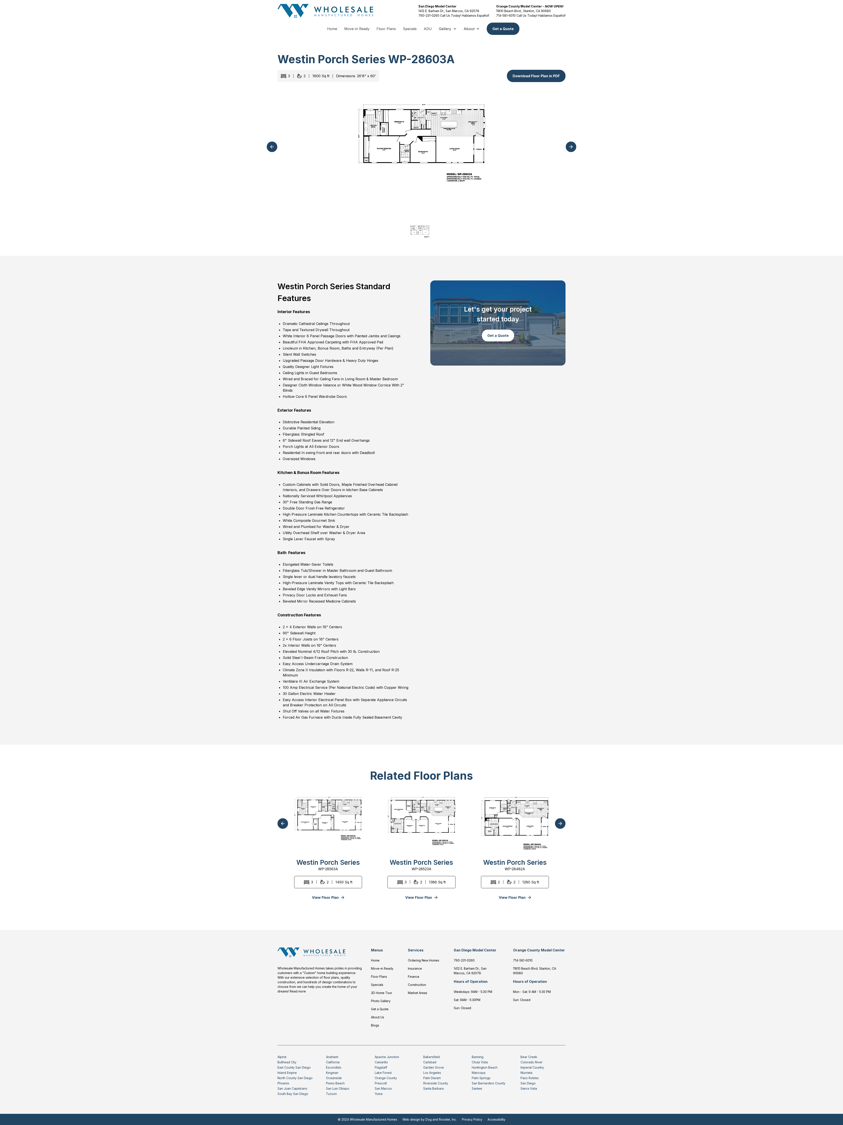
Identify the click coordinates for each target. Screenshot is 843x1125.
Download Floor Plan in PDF (536, 76)
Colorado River (531, 1062)
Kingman (332, 1073)
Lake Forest (383, 1073)
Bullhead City (286, 1062)
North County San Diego (295, 1078)
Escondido (333, 1067)
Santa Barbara (433, 1088)
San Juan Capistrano (292, 1088)
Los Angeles (432, 1073)
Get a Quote (503, 29)
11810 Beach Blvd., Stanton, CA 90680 (523, 11)
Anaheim (332, 1057)
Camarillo (381, 1062)
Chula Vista (480, 1062)
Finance (413, 976)
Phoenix (283, 1083)
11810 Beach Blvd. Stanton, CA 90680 (534, 971)
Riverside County (435, 1083)
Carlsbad (429, 1062)
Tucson (331, 1094)
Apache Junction (387, 1057)
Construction (417, 985)
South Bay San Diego (292, 1094)
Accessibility (496, 1119)
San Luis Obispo (337, 1088)
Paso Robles (530, 1078)
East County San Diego (294, 1067)
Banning (477, 1057)
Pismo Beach (335, 1083)
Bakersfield (431, 1057)
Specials (410, 29)
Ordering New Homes (423, 960)
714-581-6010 (506, 15)
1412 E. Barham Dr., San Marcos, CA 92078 (448, 11)
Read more (298, 991)
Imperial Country (532, 1067)
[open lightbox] (421, 152)
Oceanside (334, 1078)
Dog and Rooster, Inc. (441, 1119)
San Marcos (383, 1088)
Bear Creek (529, 1057)
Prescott (381, 1083)
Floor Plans (386, 29)
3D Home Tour (381, 993)
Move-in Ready (356, 29)
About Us (377, 1017)
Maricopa (478, 1073)
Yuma (378, 1094)
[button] (447, 28)
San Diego (528, 1083)
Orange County (386, 1078)
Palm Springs (481, 1078)
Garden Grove (433, 1067)
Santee (477, 1088)
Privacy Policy (472, 1119)
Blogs (375, 1025)
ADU (428, 29)
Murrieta (526, 1073)
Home (332, 29)
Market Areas (417, 993)
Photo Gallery (381, 1001)
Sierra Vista (529, 1088)
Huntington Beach (484, 1067)
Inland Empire (287, 1073)
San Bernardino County (488, 1083)
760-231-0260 (429, 15)
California (333, 1062)
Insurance (415, 968)
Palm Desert (432, 1078)
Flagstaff (381, 1067)
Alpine (281, 1057)
